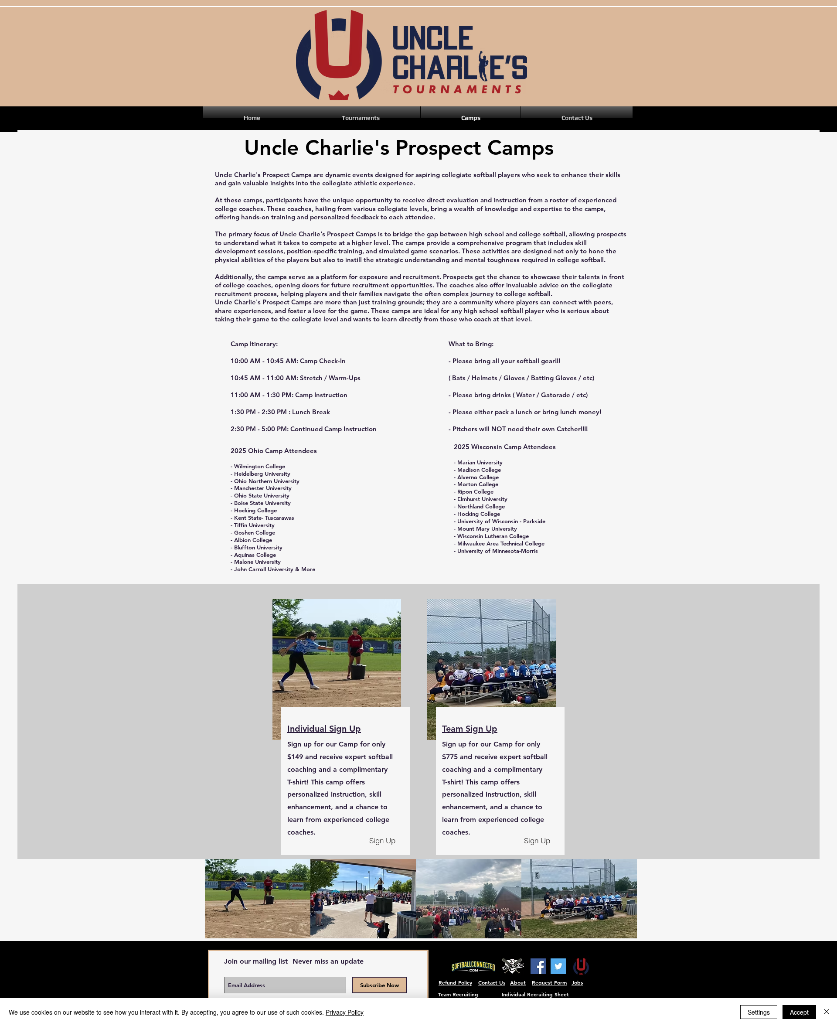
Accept (799, 1012)
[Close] (826, 1012)
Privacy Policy (345, 1012)
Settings (759, 1012)
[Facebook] (538, 966)
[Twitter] (558, 966)
